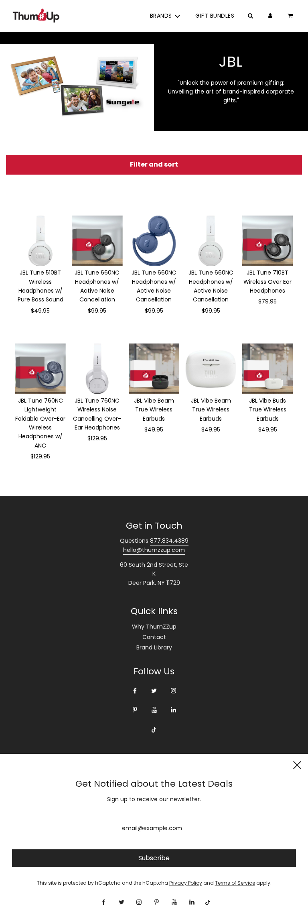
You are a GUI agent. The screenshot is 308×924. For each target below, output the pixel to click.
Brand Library (154, 647)
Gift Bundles (214, 16)
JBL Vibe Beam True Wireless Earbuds (154, 410)
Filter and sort (154, 164)
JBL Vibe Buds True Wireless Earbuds (267, 410)
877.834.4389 (169, 541)
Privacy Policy (185, 882)
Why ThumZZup (154, 627)
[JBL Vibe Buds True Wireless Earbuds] (267, 368)
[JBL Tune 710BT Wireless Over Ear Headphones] (267, 241)
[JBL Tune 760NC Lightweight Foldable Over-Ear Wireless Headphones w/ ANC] (40, 368)
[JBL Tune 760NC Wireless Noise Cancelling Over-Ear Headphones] (97, 368)
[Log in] (270, 15)
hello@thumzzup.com (154, 550)
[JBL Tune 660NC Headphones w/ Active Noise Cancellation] (97, 241)
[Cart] (291, 15)
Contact (154, 637)
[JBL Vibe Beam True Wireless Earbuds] (154, 368)
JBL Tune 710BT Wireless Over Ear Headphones (267, 282)
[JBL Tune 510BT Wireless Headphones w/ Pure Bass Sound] (40, 241)
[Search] (250, 15)
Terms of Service (235, 882)
